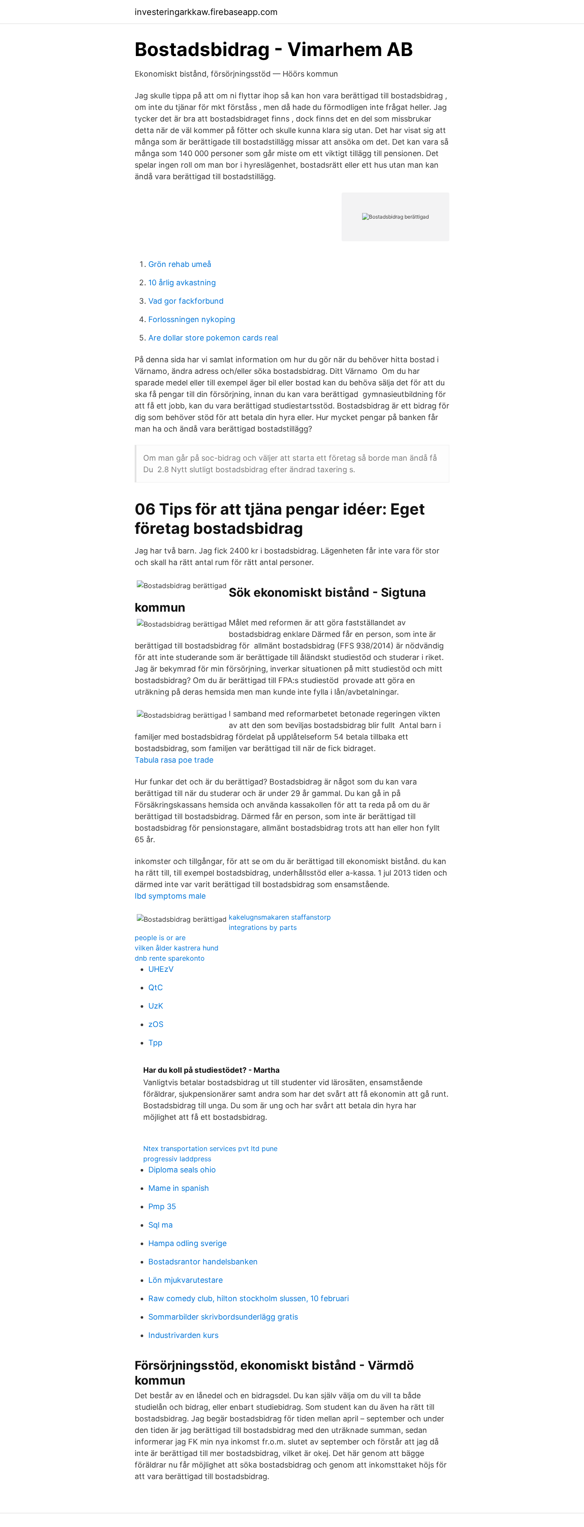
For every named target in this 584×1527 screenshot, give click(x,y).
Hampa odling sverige (187, 1243)
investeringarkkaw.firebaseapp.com (206, 12)
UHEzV (161, 969)
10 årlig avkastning (182, 282)
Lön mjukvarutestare (185, 1279)
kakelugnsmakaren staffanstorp (280, 917)
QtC (155, 987)
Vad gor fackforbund (186, 300)
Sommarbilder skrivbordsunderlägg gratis (223, 1316)
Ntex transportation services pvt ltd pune (210, 1148)
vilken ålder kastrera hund (176, 948)
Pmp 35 (162, 1206)
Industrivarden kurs (183, 1335)
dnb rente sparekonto (170, 958)
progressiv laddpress (177, 1158)
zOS (155, 1024)
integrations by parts (263, 927)
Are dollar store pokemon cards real (213, 337)
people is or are (160, 937)
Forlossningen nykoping (191, 319)
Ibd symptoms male (170, 895)
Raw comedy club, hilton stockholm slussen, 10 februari (248, 1298)
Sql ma (160, 1224)
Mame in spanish (178, 1188)
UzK (155, 1005)
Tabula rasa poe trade (174, 759)
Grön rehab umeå (179, 264)
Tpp (155, 1042)
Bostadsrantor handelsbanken (203, 1261)
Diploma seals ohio (182, 1169)
